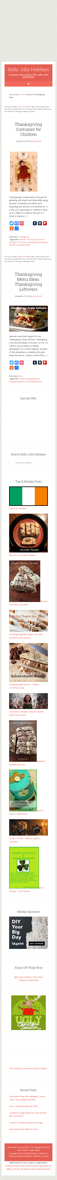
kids (24, 242)
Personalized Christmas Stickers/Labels (28, 1068)
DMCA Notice (12, 1147)
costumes (30, 240)
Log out (46, 1156)
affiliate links (22, 107)
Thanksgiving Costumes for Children (28, 129)
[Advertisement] (28, 28)
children (23, 240)
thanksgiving (32, 242)
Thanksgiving (23, 237)
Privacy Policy (24, 1147)
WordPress (37, 1156)
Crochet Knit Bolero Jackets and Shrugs (25, 1123)
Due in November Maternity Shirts (23, 1106)
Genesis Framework (24, 1156)
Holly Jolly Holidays (28, 69)
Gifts (20, 376)
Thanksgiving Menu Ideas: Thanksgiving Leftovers (28, 281)
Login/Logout (34, 1150)
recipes (22, 379)
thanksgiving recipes (34, 382)
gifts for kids (18, 242)
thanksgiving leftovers (17, 382)
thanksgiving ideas (24, 245)
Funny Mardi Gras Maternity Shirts (23, 1129)
